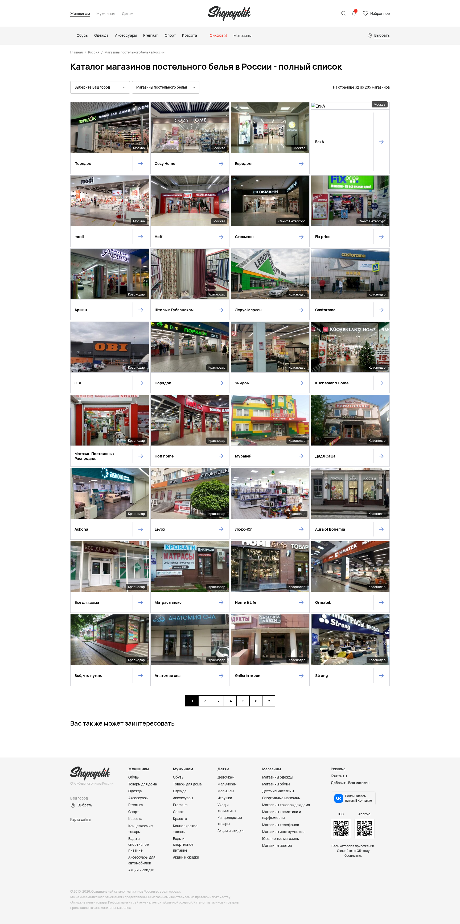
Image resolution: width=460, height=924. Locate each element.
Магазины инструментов (283, 831)
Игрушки (224, 798)
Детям (127, 13)
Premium (135, 804)
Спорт (133, 811)
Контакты (339, 775)
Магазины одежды (277, 777)
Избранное (380, 13)
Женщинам (80, 13)
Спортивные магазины (281, 798)
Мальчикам (226, 784)
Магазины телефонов (280, 824)
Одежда (135, 791)
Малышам (225, 791)
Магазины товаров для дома (286, 804)
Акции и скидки (141, 870)
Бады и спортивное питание (138, 844)
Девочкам (225, 777)
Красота (135, 818)
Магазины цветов (277, 845)
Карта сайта (80, 819)
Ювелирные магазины (280, 838)
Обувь (133, 777)
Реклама (338, 769)
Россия (93, 52)
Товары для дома (142, 784)
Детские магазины (278, 791)
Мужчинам (106, 13)
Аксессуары (138, 798)
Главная (76, 52)
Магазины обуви (276, 784)
